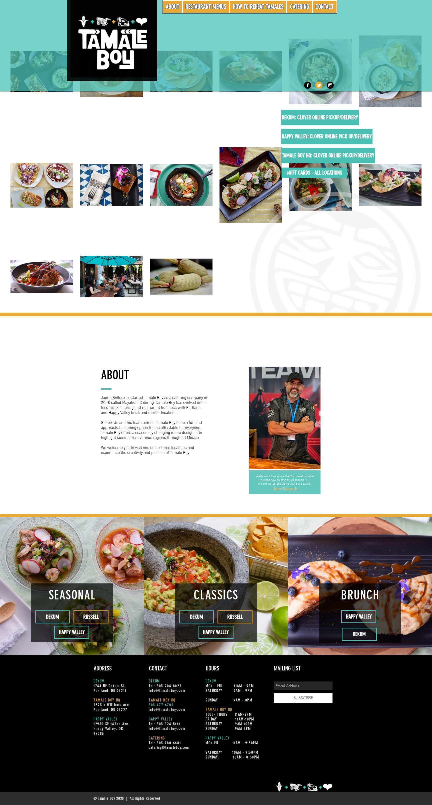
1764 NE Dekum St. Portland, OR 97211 (110, 688)
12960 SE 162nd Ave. (112, 723)
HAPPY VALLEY (106, 719)
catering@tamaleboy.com (169, 747)
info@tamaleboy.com (167, 690)
